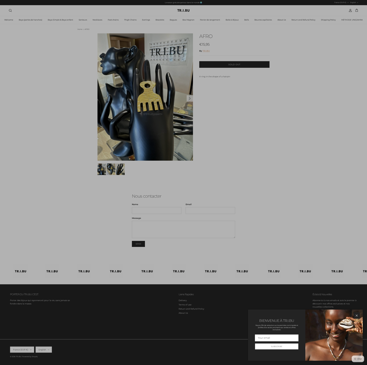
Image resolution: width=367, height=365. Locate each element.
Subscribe (276, 346)
